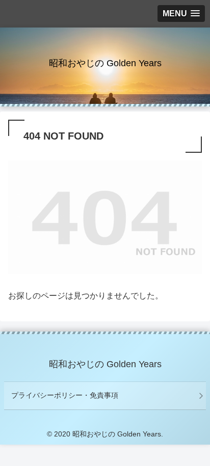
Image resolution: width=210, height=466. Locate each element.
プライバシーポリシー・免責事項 (64, 395)
